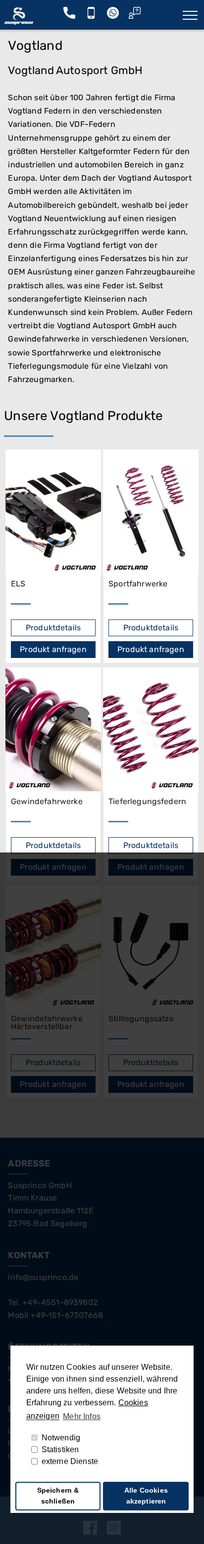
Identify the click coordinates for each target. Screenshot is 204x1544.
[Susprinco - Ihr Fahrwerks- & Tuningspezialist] (19, 22)
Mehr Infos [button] (82, 1416)
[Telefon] (69, 15)
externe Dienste (70, 1461)
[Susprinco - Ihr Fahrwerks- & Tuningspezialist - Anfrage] (135, 15)
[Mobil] (91, 15)
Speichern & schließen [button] (58, 1495)
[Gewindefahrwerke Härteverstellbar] (53, 947)
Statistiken (60, 1449)
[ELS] (53, 512)
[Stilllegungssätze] (151, 947)
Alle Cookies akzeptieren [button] (146, 1495)
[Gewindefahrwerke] (53, 730)
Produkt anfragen (53, 649)
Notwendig (61, 1437)
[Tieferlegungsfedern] (151, 730)
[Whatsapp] (113, 15)
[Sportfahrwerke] (151, 512)
